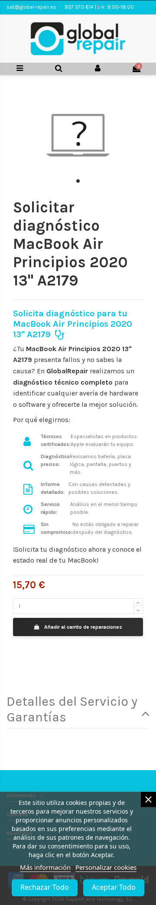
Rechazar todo (44, 887)
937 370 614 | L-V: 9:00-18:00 (99, 7)
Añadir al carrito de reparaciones (83, 627)
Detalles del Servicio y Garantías (71, 709)
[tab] (78, 709)
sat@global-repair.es (32, 7)
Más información (45, 867)
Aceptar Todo (114, 887)
